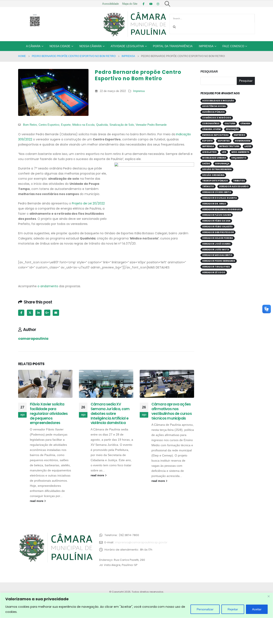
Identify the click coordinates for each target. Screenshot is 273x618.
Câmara (245, 123)
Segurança (222, 163)
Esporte (66, 124)
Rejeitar (233, 609)
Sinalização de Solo (121, 124)
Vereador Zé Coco (213, 272)
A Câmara (33, 46)
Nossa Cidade (59, 46)
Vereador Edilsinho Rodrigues (221, 209)
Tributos (239, 180)
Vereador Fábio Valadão (217, 226)
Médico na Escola (83, 124)
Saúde (206, 163)
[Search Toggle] (167, 4)
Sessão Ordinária (213, 175)
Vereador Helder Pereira (217, 238)
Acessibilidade (110, 3)
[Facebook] (144, 4)
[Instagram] (158, 4)
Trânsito (208, 186)
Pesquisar (209, 71)
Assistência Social (214, 106)
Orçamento (238, 157)
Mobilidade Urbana (214, 157)
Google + (47, 313)
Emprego (239, 135)
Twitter (30, 313)
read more (37, 501)
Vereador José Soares (216, 243)
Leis (224, 152)
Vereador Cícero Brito (216, 192)
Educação (232, 129)
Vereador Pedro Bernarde (151, 124)
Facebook (21, 313)
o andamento (48, 286)
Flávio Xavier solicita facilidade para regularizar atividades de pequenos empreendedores (49, 413)
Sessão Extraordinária (217, 169)
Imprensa (206, 46)
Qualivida (102, 124)
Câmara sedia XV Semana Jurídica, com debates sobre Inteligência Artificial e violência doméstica (110, 413)
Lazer (247, 146)
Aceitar (256, 609)
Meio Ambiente (240, 152)
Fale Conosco (233, 46)
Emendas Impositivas (215, 135)
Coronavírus (210, 123)
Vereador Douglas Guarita (219, 198)
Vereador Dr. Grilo (214, 203)
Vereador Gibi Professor (218, 232)
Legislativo (209, 152)
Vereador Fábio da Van (216, 220)
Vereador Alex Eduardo (234, 186)
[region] (136, 605)
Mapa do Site (129, 3)
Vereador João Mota (215, 249)
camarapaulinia (33, 338)
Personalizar (205, 609)
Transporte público (215, 180)
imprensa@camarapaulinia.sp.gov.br (141, 542)
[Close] (268, 596)
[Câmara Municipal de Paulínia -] (134, 24)
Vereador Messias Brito (217, 255)
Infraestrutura (229, 146)
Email (56, 313)
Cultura (230, 123)
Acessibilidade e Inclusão (218, 100)
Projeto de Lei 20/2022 (88, 203)
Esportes (224, 140)
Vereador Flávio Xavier (216, 215)
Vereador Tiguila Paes (216, 266)
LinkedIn (38, 313)
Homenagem (242, 140)
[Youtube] (151, 4)
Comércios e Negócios (216, 117)
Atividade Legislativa (127, 46)
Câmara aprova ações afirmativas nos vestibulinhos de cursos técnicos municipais (171, 411)
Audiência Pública (213, 112)
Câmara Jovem (211, 129)
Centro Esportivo (49, 124)
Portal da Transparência (173, 46)
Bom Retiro (30, 124)
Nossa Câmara (90, 46)
